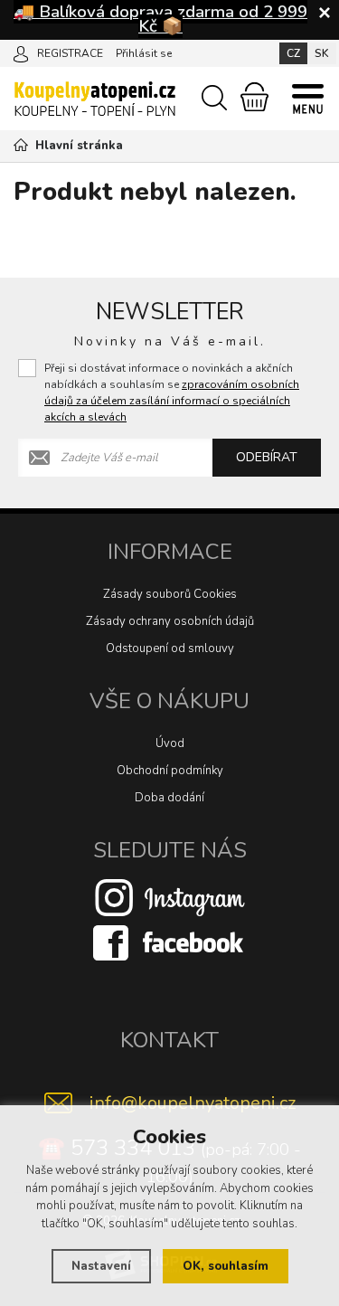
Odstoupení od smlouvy (170, 648)
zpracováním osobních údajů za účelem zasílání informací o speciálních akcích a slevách (171, 400)
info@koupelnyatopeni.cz (192, 1103)
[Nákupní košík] (254, 96)
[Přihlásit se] (21, 52)
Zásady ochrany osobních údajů (170, 621)
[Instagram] (170, 896)
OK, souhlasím (225, 1266)
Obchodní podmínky (170, 770)
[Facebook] (170, 941)
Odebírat (266, 457)
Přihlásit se (144, 53)
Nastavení (101, 1266)
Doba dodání (169, 798)
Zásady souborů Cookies (170, 594)
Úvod (169, 743)
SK (322, 53)
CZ (293, 53)
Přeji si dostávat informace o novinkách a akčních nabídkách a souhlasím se (171, 392)
